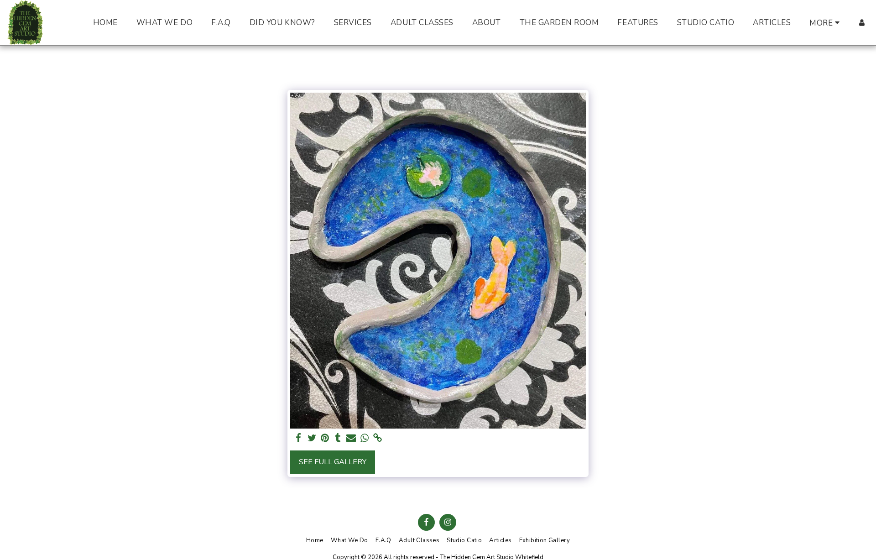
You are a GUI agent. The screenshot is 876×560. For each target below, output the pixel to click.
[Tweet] (312, 438)
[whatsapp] (364, 438)
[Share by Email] (351, 438)
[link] (377, 438)
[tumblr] (338, 438)
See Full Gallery (332, 461)
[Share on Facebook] (298, 438)
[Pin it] (325, 438)
